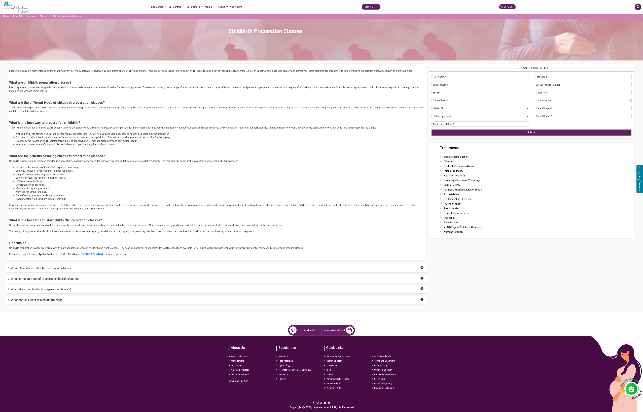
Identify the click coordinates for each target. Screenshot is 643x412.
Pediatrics (283, 374)
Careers (329, 374)
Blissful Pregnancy (383, 383)
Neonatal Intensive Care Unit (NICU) (295, 370)
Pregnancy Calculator (384, 388)
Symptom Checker (383, 370)
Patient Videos (333, 383)
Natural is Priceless (240, 370)
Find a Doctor (308, 330)
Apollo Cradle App (383, 356)
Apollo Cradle (321, 407)
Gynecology (284, 365)
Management (237, 361)
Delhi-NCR (17, 16)
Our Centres (175, 7)
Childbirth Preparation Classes (67, 16)
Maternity (44, 16)
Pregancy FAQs (333, 388)
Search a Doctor (334, 361)
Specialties (157, 7)
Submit (531, 132)
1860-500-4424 (93, 254)
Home (6, 16)
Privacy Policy (380, 365)
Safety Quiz (379, 379)
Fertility (282, 379)
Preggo (221, 7)
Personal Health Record (337, 379)
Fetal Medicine (285, 361)
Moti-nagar (31, 16)
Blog (328, 370)
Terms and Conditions (384, 361)
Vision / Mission (239, 356)
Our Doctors (193, 7)
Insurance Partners (240, 374)
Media (208, 7)
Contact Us (236, 6)
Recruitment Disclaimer (385, 374)
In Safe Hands (237, 365)
